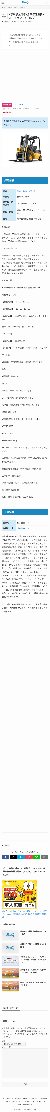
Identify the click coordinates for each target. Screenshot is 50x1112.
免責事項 (44, 1098)
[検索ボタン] (47, 3)
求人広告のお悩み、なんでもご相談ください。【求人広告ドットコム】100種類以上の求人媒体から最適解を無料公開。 (24, 914)
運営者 (7, 1101)
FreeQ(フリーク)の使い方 (31, 1098)
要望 (3, 1041)
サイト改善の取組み (25, 1104)
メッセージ (6, 1047)
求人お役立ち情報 (28, 1101)
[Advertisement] (25, 78)
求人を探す (6, 1098)
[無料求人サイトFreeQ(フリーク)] (25, 3)
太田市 (6, 21)
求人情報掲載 (16, 1098)
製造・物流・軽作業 (26, 191)
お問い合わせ (15, 1101)
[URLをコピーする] (44, 857)
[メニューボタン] (3, 3)
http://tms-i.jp (23, 528)
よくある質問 (40, 1101)
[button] (5, 857)
